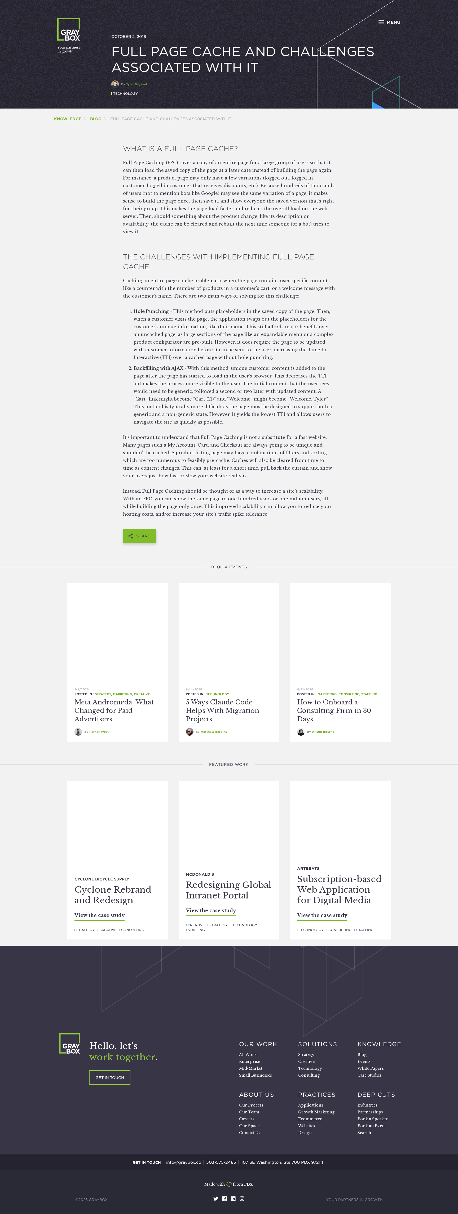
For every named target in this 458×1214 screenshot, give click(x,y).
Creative (142, 694)
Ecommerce (310, 1119)
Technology (125, 94)
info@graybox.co (183, 1162)
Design (305, 1132)
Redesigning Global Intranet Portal (228, 890)
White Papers (371, 1068)
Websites (306, 1125)
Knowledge (67, 119)
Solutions (317, 1044)
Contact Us (249, 1132)
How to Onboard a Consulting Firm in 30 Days (334, 710)
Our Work (258, 1044)
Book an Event (372, 1125)
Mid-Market (250, 1068)
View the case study (99, 915)
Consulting (348, 694)
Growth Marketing (316, 1112)
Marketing (122, 694)
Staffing (369, 694)
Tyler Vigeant (136, 84)
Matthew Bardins (214, 732)
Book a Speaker (373, 1119)
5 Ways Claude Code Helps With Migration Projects (222, 710)
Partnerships (370, 1112)
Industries (367, 1105)
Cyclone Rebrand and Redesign (112, 895)
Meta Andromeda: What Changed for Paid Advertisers (114, 710)
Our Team (249, 1112)
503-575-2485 (221, 1162)
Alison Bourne (323, 732)
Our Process (251, 1105)
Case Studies (370, 1075)
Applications (310, 1105)
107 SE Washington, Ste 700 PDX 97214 (282, 1162)
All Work (248, 1054)
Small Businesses (255, 1075)
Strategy (103, 694)
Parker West (99, 732)
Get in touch (109, 1078)
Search (364, 1132)
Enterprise (249, 1061)
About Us (256, 1094)
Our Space (249, 1125)
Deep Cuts (376, 1094)
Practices (317, 1094)
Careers (246, 1119)
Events (364, 1061)
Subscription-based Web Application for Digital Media (339, 890)
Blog (96, 119)
